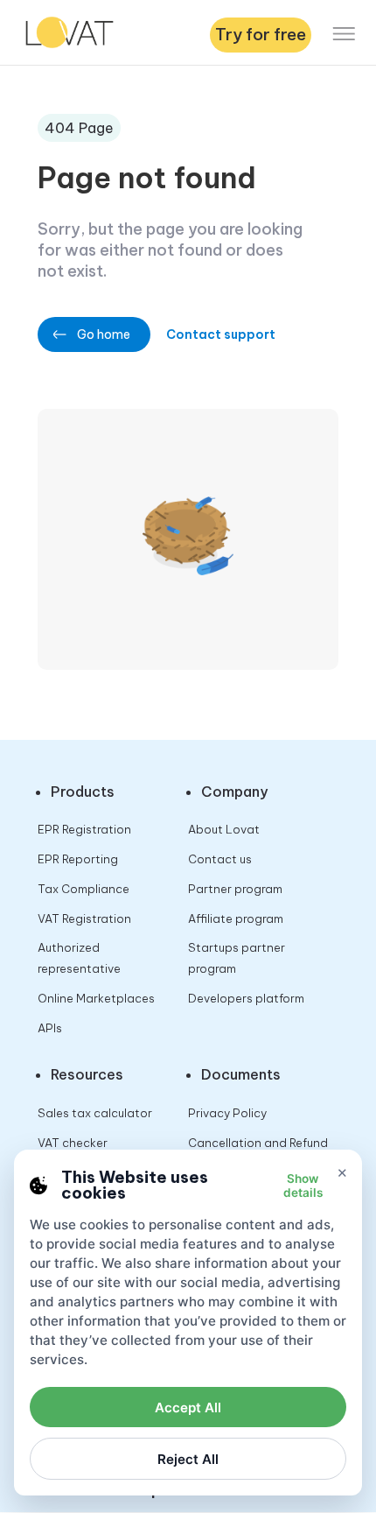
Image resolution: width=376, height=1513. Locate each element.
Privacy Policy (227, 1113)
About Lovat (224, 829)
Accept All (188, 1407)
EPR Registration (84, 829)
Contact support (220, 334)
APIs (50, 1028)
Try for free (260, 34)
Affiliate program (235, 918)
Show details (303, 1186)
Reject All (188, 1459)
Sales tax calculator (95, 1113)
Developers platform (246, 998)
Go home (103, 334)
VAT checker (73, 1143)
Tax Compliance (83, 889)
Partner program (235, 889)
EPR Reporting (78, 859)
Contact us (220, 859)
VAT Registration (84, 918)
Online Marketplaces (96, 998)
